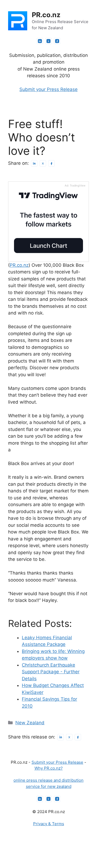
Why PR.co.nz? (48, 768)
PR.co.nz (46, 15)
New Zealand (29, 722)
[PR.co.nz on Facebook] (57, 41)
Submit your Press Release (48, 89)
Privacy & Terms (48, 823)
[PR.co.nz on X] (48, 41)
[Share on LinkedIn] (34, 163)
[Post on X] (43, 163)
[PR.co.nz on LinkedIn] (40, 41)
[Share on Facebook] (51, 163)
